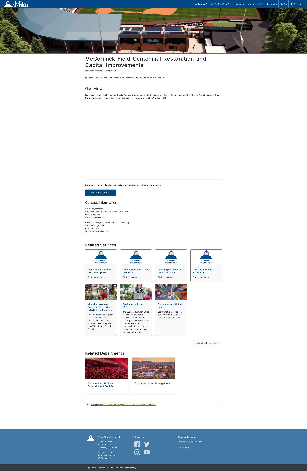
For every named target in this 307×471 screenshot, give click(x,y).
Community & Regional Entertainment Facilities (101, 385)
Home (93, 467)
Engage (272, 3)
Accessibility (130, 467)
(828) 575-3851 (92, 228)
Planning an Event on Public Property (170, 271)
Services (200, 3)
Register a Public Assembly (202, 271)
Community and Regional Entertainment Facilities (139, 404)
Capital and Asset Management (152, 383)
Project (93, 404)
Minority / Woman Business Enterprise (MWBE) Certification (100, 307)
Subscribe (184, 447)
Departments (219, 3)
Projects (238, 3)
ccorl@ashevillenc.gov (95, 217)
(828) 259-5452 (92, 214)
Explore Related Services (206, 343)
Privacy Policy (116, 467)
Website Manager (109, 455)
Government (256, 3)
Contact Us (106, 458)
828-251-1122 (107, 452)
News (283, 3)
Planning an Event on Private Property (99, 271)
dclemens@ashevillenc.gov (97, 231)
